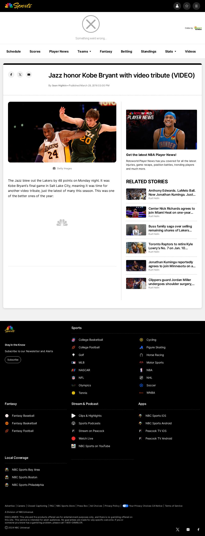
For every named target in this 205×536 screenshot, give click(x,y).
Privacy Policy (112, 505)
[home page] (18, 6)
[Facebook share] (11, 74)
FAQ (52, 505)
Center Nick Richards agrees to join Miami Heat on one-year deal (172, 210)
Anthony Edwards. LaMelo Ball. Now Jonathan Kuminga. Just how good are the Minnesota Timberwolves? (172, 192)
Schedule (13, 51)
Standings (148, 51)
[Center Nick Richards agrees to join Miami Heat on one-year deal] (136, 212)
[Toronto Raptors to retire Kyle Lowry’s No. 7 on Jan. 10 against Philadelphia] (136, 247)
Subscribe (12, 359)
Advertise (10, 505)
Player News (59, 51)
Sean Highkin (59, 85)
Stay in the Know (15, 344)
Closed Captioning (37, 505)
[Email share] (29, 74)
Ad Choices (96, 505)
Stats (169, 51)
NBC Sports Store (65, 505)
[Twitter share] (20, 74)
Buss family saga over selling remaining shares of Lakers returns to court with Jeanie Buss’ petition (170, 228)
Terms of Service (174, 505)
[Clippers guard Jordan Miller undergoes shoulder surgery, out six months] (136, 283)
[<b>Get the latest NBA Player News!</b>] (161, 129)
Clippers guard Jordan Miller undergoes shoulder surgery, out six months (170, 282)
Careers (21, 505)
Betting (126, 51)
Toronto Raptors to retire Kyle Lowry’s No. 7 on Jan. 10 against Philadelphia (171, 246)
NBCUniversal (26, 512)
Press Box (82, 505)
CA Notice (157, 505)
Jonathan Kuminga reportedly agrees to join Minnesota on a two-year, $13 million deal (171, 264)
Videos (190, 51)
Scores (35, 51)
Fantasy (106, 51)
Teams (82, 51)
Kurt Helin (154, 198)
